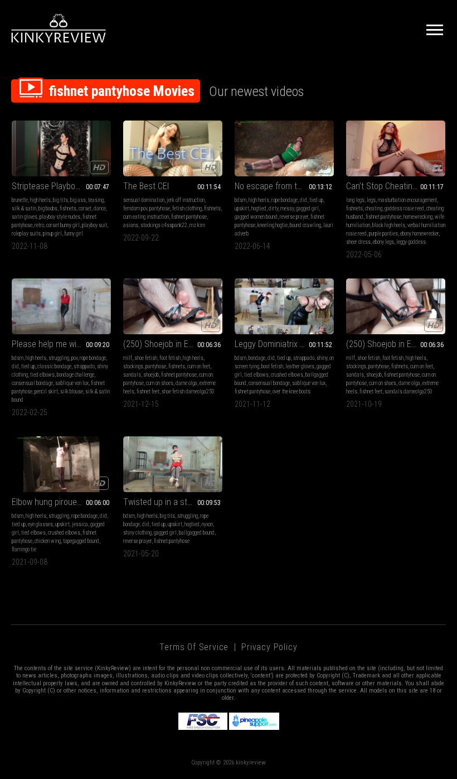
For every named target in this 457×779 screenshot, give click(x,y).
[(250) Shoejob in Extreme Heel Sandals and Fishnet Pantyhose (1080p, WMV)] (172, 306)
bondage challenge (75, 375)
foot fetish (170, 358)
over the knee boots (291, 391)
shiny (322, 358)
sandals (132, 375)
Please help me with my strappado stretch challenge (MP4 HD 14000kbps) (61, 344)
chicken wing (48, 541)
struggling (58, 358)
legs (371, 200)
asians (130, 225)
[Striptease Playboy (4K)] (61, 148)
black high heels (388, 225)
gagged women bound (256, 217)
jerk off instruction (186, 200)
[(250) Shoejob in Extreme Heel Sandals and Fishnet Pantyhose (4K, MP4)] (395, 306)
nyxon (207, 524)
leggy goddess (411, 242)
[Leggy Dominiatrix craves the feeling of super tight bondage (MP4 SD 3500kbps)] (284, 306)
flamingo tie (24, 549)
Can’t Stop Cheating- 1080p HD (395, 186)
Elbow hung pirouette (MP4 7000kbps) (61, 502)
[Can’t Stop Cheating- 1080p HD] (395, 148)
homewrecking (417, 217)
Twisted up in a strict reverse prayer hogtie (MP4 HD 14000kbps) (172, 502)
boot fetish (272, 366)
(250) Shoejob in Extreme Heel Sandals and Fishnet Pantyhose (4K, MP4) (395, 344)
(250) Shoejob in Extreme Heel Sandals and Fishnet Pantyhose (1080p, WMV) (172, 344)
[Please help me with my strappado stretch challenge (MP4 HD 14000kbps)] (61, 306)
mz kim (197, 225)
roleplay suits (26, 233)
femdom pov (135, 208)
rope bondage (284, 200)
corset (85, 208)
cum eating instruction (146, 217)
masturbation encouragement (407, 200)
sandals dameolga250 (408, 391)
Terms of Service (194, 647)
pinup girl (52, 233)
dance (100, 208)
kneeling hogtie (272, 225)
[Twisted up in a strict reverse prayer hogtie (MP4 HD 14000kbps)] (172, 464)
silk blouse (71, 391)
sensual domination (143, 200)
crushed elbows (287, 375)
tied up (316, 200)
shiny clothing (137, 533)
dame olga (186, 383)
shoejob (151, 375)
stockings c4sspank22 (163, 225)
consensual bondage (32, 383)
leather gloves (299, 366)
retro (39, 225)
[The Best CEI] (172, 148)
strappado (84, 366)
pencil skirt (46, 391)
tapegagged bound (81, 541)
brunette (20, 200)
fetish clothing (187, 208)
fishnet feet (148, 391)
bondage (257, 358)
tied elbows (42, 375)
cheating (373, 208)
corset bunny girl (63, 225)
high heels (40, 200)
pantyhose (159, 208)
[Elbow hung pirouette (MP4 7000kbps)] (61, 464)
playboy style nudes (60, 217)
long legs (355, 200)
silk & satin (24, 208)
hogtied (258, 208)
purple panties (383, 233)
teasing (96, 200)
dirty (273, 208)
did (303, 200)
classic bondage (54, 366)
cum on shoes (159, 383)
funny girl (73, 233)
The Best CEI (146, 186)
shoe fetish (145, 358)
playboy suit (94, 225)
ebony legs (383, 242)
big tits (60, 200)
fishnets (68, 208)
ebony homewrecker (419, 233)
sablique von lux (72, 383)
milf (127, 358)
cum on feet (198, 366)
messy (287, 208)
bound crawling (305, 225)
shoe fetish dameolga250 (188, 391)
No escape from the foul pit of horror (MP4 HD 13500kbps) (284, 186)
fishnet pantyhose (189, 217)
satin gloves (24, 217)
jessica (80, 524)
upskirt (242, 208)
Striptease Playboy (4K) (54, 186)
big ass (78, 200)
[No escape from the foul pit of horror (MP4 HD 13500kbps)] (284, 148)
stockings (133, 366)
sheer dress (358, 242)
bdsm (240, 200)
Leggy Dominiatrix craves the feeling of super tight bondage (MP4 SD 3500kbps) (284, 344)
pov (74, 358)
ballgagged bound (197, 533)
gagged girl (307, 208)
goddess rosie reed (404, 208)
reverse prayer (294, 217)
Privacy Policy (269, 647)
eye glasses (40, 524)
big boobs (47, 208)
